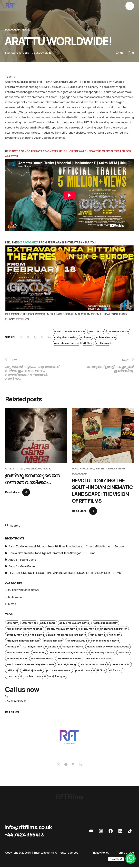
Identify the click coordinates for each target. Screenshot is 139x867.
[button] (28, 827)
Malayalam (12, 29)
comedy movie (15, 634)
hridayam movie (53, 640)
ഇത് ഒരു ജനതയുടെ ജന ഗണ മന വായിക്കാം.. (32, 479)
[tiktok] (130, 831)
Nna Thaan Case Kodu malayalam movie (30, 664)
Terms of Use (125, 852)
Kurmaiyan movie (33, 646)
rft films (87, 343)
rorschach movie (33, 676)
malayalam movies (65, 337)
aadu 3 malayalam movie (74, 622)
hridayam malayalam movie (23, 640)
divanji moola (36, 634)
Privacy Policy (100, 852)
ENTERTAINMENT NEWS (110, 468)
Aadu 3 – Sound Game (22, 559)
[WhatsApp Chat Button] (130, 858)
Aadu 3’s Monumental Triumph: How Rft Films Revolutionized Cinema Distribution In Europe (66, 546)
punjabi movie (83, 670)
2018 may (12, 622)
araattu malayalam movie (69, 331)
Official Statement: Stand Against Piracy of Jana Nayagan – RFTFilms (51, 553)
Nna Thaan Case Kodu (98, 658)
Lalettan (53, 646)
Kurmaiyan (13, 646)
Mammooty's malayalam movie (68, 652)
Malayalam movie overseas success (108, 646)
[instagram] (101, 831)
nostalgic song (67, 664)
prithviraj (12, 670)
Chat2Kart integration (113, 628)
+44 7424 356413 (15, 701)
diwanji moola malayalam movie (67, 634)
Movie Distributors (42, 658)
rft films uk (102, 343)
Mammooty (39, 652)
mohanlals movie (105, 337)
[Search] (6, 525)
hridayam (114, 634)
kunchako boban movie (105, 640)
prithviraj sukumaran (58, 670)
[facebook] (110, 831)
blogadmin (43, 53)
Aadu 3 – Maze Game (21, 566)
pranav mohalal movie (93, 664)
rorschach (13, 676)
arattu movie (96, 331)
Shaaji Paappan (56, 676)
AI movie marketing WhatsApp (25, 628)
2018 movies (29, 622)
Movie (26, 29)
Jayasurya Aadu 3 (76, 640)
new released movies (66, 343)
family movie (97, 634)
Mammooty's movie (102, 652)
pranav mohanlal (120, 664)
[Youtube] (91, 831)
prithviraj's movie (32, 670)
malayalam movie (118, 331)
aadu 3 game (47, 622)
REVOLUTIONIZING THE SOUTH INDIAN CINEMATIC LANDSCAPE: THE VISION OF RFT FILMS (102, 490)
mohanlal (86, 337)
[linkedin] (120, 831)
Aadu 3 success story (105, 622)
